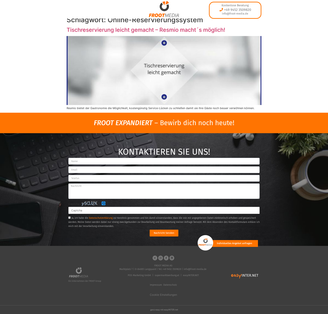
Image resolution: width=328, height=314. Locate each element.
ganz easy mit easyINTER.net (164, 309)
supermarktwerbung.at (167, 275)
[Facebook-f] (166, 258)
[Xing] (155, 258)
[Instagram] (160, 258)
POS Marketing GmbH (139, 275)
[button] (104, 203)
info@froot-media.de (235, 13)
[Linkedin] (171, 258)
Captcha (73, 204)
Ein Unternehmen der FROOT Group (84, 281)
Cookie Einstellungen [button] (163, 294)
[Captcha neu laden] (103, 203)
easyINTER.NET (191, 275)
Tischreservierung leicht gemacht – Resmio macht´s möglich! (146, 29)
